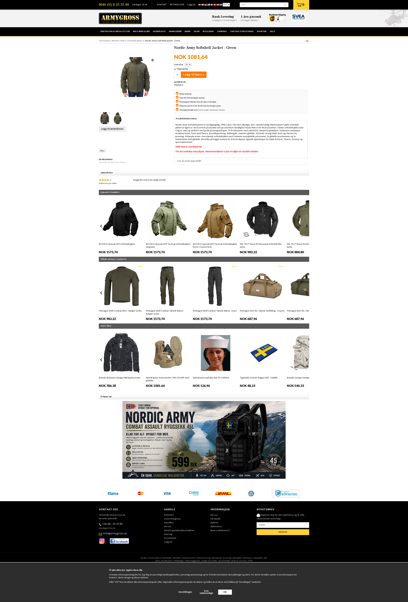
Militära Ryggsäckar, (192, 561)
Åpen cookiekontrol (219, 531)
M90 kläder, (177, 558)
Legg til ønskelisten (112, 129)
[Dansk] (215, 5)
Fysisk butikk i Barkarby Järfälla (211, 110)
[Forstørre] (136, 77)
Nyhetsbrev (216, 527)
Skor (197, 31)
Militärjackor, (258, 558)
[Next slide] (306, 226)
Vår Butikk (215, 519)
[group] (121, 225)
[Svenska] (199, 5)
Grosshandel (170, 538)
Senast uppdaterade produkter (179, 531)
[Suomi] (209, 5)
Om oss (167, 527)
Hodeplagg (159, 31)
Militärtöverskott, (189, 558)
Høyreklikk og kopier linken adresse (112, 162)
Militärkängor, (178, 561)
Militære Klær (141, 31)
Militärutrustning (203, 558)
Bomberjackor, (167, 561)
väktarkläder (237, 558)
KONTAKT (162, 5)
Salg (272, 31)
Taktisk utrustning (242, 31)
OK (225, 592)
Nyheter (261, 31)
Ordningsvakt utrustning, (221, 558)
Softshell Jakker (134, 40)
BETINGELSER (177, 5)
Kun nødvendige (206, 592)
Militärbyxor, (248, 558)
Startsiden (104, 40)
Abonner (282, 532)
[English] (202, 5)
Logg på (191, 5)
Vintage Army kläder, (209, 561)
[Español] (218, 5)
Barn (187, 31)
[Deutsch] (205, 5)
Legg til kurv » (193, 74)
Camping (222, 31)
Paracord (234, 561)
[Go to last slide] (101, 226)
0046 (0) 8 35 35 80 (114, 4)
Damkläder (175, 31)
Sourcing (168, 534)
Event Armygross (172, 519)
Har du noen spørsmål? (189, 161)
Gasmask (242, 561)
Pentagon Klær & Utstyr (115, 31)
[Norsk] (212, 5)
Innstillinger (185, 592)
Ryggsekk (208, 31)
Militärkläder (167, 558)
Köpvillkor (169, 523)
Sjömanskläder (224, 561)
